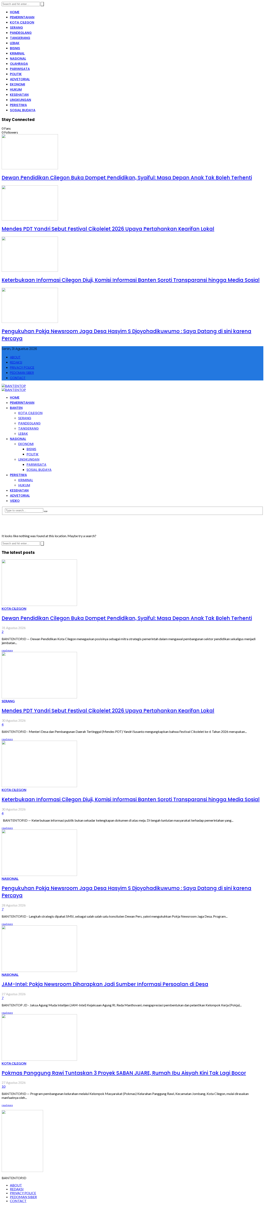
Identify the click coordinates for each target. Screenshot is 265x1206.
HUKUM (16, 89)
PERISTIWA (18, 105)
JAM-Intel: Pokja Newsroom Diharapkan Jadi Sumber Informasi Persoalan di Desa (105, 984)
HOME (14, 12)
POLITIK (16, 74)
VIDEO (15, 500)
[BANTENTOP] (14, 386)
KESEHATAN (19, 94)
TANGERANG (20, 38)
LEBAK (14, 43)
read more (7, 650)
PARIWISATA (20, 68)
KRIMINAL (17, 53)
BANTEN (16, 407)
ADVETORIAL (20, 79)
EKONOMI (17, 84)
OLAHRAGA (19, 63)
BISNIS (15, 48)
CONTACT (17, 378)
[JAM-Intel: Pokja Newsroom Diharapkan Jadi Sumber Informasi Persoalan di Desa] (39, 971)
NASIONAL (18, 58)
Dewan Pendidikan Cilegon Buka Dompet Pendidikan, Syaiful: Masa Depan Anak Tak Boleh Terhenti (127, 177)
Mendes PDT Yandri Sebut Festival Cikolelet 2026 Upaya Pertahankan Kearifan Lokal (108, 228)
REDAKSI (16, 362)
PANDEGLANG (21, 32)
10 (3, 1086)
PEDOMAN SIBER (22, 372)
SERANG (16, 27)
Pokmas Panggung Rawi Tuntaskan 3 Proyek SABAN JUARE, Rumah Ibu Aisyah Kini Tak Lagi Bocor (124, 1073)
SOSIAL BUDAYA (22, 110)
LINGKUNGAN (20, 99)
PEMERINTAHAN (22, 17)
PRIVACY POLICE (22, 367)
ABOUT (15, 357)
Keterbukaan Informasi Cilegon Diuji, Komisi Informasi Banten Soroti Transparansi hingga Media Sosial (131, 280)
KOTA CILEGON (22, 22)
